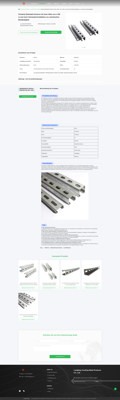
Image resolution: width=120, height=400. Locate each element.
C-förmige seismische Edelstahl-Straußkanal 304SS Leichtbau (49, 284)
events (71, 3)
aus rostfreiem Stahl (35, 9)
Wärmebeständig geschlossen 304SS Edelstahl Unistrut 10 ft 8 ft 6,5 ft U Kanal (28, 284)
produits (27, 9)
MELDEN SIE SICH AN (98, 381)
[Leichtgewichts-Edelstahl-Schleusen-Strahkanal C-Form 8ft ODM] (92, 271)
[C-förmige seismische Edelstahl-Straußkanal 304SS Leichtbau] (49, 271)
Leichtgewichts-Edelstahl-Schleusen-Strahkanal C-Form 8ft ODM (92, 284)
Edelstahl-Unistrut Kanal (56, 247)
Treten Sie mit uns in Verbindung (28, 32)
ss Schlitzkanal (67, 247)
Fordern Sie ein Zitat (50, 32)
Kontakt (64, 3)
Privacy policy (27, 398)
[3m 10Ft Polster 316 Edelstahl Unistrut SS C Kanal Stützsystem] (71, 271)
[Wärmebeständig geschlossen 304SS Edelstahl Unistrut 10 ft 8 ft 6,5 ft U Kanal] (28, 271)
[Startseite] (23, 3)
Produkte (41, 3)
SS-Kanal (47, 247)
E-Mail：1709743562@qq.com (27, 376)
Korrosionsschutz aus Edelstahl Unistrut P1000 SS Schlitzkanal (28, 315)
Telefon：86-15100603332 (26, 373)
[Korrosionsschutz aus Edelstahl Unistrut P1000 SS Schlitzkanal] (28, 303)
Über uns (56, 3)
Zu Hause (34, 3)
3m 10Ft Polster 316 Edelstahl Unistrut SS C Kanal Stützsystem (70, 284)
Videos (49, 3)
